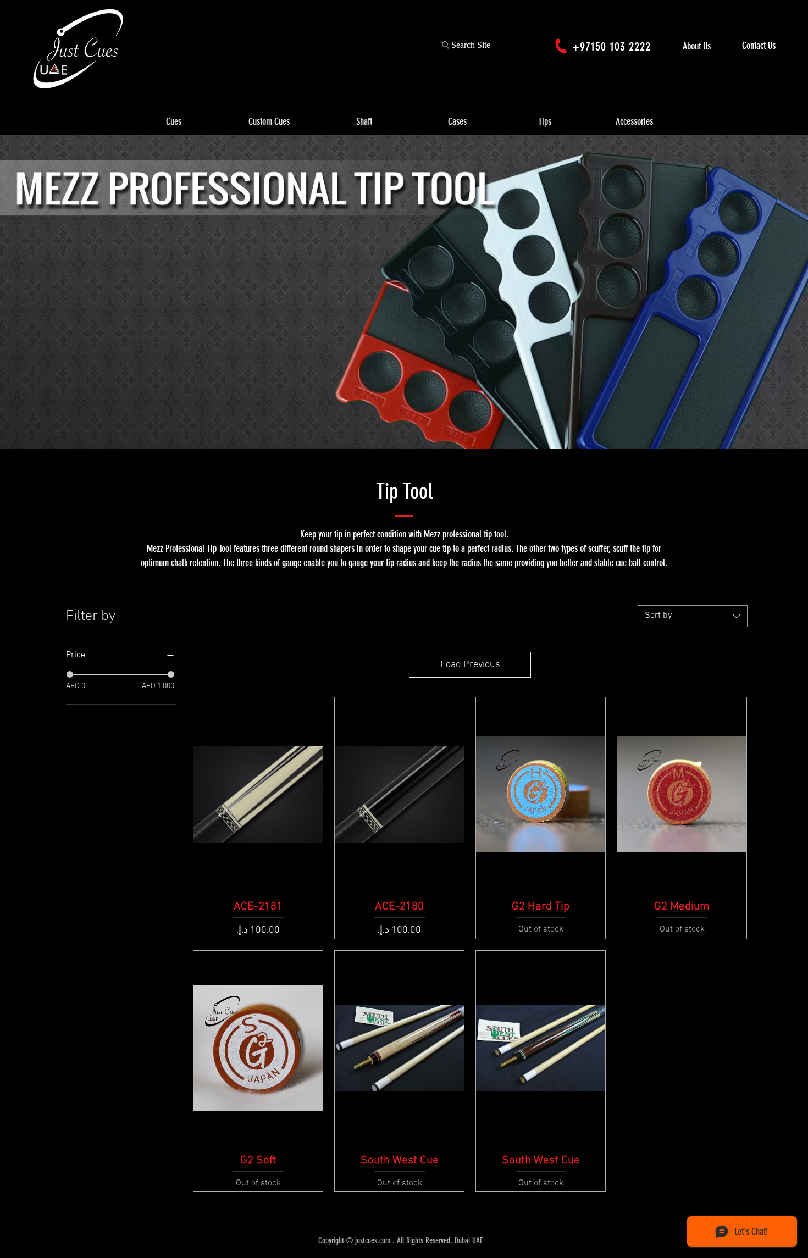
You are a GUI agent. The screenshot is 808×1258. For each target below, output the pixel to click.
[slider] (69, 674)
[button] (174, 122)
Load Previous (470, 664)
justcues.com (372, 1240)
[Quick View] (258, 794)
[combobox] (693, 616)
